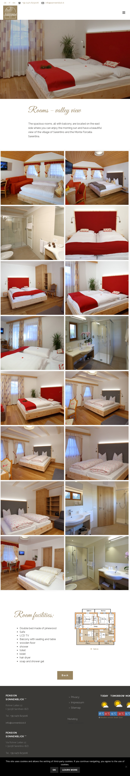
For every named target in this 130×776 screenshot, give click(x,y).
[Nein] (126, 766)
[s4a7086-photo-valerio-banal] (32, 398)
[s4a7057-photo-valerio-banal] (32, 233)
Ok (54, 770)
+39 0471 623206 (30, 3)
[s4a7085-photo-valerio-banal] (97, 343)
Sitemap (76, 707)
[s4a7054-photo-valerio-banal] (97, 178)
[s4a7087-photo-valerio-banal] (97, 398)
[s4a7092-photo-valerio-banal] (32, 563)
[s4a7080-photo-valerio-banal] (32, 288)
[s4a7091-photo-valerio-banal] (97, 508)
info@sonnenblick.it (55, 3)
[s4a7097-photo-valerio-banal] (97, 563)
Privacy (75, 697)
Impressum (77, 702)
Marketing (73, 719)
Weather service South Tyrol (111, 717)
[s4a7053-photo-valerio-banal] (32, 178)
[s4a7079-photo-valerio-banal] (97, 233)
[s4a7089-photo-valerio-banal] (97, 453)
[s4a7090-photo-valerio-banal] (32, 508)
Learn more (70, 770)
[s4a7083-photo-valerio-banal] (32, 343)
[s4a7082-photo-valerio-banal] (97, 288)
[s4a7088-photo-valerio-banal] (32, 453)
